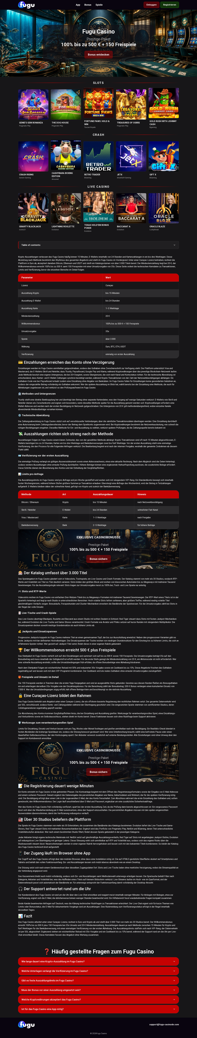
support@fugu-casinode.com (164, 1024)
